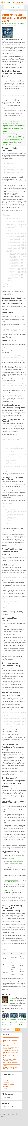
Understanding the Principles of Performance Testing (14, 137)
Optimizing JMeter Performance (9, 133)
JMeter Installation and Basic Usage (10, 123)
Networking (5, 1086)
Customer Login (3, 1116)
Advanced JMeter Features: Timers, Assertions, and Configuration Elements (11, 1040)
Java (7, 23)
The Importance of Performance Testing (11, 134)
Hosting (5, 1076)
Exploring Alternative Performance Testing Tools (13, 128)
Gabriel (11, 998)
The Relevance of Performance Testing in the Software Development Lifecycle (11, 1064)
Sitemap (21, 1114)
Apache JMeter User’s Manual (11, 880)
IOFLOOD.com (13, 1000)
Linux (4, 1078)
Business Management (8, 1084)
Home (1, 1114)
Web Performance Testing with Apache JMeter (14, 890)
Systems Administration (8, 1080)
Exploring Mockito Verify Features (11, 867)
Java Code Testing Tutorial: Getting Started (13, 861)
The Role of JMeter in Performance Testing (12, 136)
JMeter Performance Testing (10, 884)
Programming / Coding (14, 23)
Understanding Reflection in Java (11, 873)
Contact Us (15, 1114)
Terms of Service (8, 1114)
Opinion (5, 1088)
